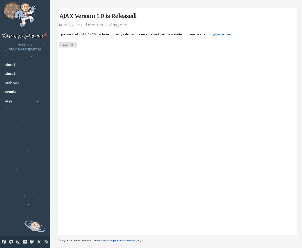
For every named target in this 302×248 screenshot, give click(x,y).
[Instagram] (18, 241)
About (10, 65)
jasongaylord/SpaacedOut (121, 240)
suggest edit (121, 25)
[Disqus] (177, 98)
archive (68, 44)
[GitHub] (11, 241)
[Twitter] (39, 241)
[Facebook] (4, 241)
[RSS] (46, 241)
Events (10, 91)
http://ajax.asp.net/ (219, 34)
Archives (12, 83)
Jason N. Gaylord (24, 36)
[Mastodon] (32, 241)
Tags (8, 100)
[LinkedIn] (25, 241)
